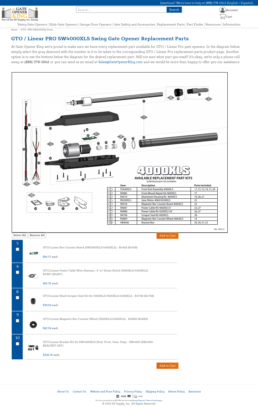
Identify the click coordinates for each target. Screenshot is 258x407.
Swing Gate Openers (32, 24)
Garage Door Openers (95, 24)
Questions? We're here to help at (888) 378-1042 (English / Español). (207, 3)
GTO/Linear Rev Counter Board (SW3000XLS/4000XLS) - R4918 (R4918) (90, 247)
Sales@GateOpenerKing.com (120, 62)
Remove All (37, 235)
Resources (213, 24)
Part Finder (195, 24)
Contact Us (79, 391)
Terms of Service (152, 400)
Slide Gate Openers (63, 24)
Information (231, 24)
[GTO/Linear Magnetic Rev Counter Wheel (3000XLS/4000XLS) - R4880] (33, 324)
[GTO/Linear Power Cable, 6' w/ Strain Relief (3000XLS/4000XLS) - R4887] (33, 276)
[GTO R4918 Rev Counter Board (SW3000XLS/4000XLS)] (33, 253)
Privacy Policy (133, 391)
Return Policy (176, 391)
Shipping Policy (155, 391)
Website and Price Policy (105, 391)
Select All (19, 235)
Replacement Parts (171, 24)
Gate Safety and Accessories (134, 24)
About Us (63, 391)
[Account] (222, 10)
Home (14, 29)
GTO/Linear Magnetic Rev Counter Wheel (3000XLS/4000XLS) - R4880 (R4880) (95, 319)
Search (174, 10)
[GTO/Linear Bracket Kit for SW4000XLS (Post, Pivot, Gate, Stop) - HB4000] (33, 347)
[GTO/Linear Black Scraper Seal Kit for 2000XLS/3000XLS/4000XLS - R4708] (33, 301)
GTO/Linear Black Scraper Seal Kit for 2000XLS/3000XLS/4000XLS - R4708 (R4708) (98, 296)
